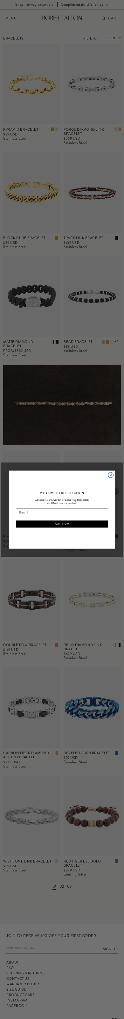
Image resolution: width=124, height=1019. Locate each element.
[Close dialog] (111, 475)
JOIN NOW (62, 523)
